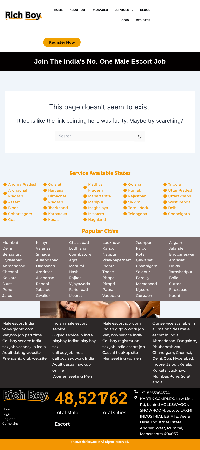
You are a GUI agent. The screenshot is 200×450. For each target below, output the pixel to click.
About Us (77, 10)
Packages (100, 10)
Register (143, 20)
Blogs (145, 10)
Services (122, 10)
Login (124, 20)
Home (58, 10)
